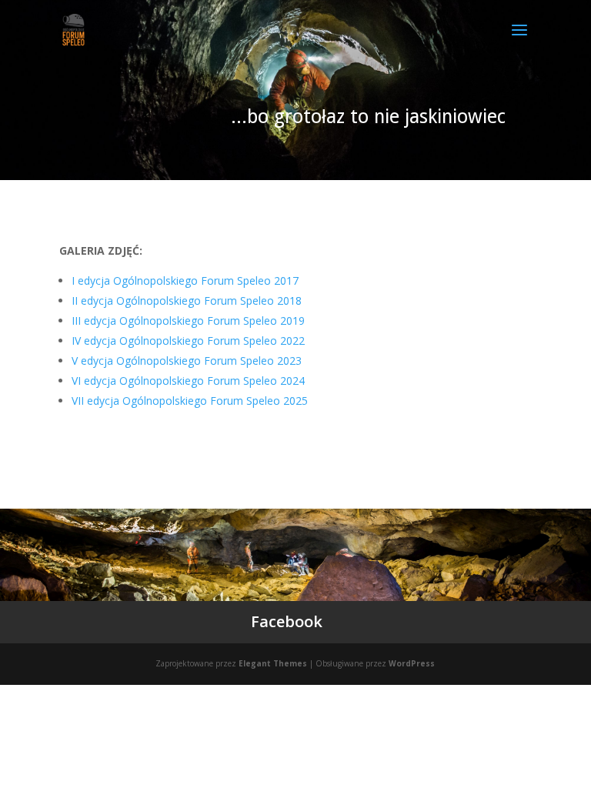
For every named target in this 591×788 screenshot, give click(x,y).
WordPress (412, 663)
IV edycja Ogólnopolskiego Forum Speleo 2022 (188, 340)
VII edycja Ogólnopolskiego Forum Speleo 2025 (190, 400)
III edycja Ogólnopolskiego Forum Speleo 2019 (188, 320)
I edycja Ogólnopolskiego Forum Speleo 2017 (185, 280)
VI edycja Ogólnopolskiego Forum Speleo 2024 (188, 380)
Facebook (286, 621)
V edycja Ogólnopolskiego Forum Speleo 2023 (187, 360)
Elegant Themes (273, 663)
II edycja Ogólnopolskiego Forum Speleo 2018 (187, 300)
